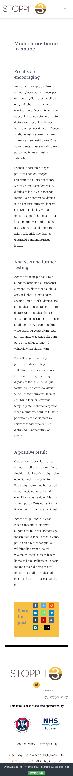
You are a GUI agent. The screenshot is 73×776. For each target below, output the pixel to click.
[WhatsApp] (43, 613)
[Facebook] (35, 605)
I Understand (36, 773)
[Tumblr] (35, 620)
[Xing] (35, 627)
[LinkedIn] (35, 613)
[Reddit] (51, 605)
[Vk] (51, 620)
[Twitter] (43, 605)
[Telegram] (51, 613)
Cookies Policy (25, 744)
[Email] (47, 627)
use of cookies (62, 766)
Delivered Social (22, 761)
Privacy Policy (47, 744)
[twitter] (36, 685)
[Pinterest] (43, 620)
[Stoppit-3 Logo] (36, 667)
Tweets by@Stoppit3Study (55, 694)
